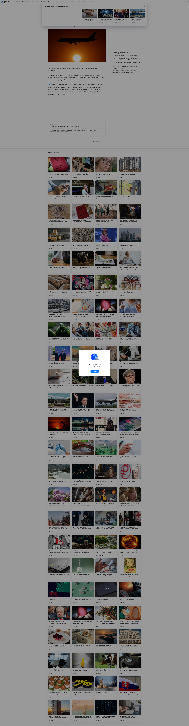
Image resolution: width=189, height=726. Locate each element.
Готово (95, 371)
